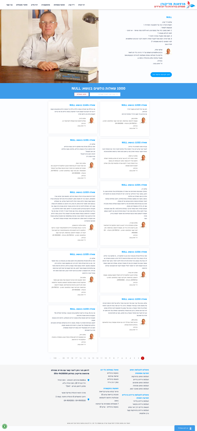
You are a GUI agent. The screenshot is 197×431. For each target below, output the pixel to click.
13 (93, 358)
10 (106, 358)
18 (72, 358)
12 (97, 358)
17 (76, 358)
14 (89, 358)
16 (80, 358)
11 (101, 358)
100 (54, 358)
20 (64, 358)
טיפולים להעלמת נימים (139, 370)
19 (68, 358)
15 (85, 358)
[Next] (50, 358)
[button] (59, 4)
